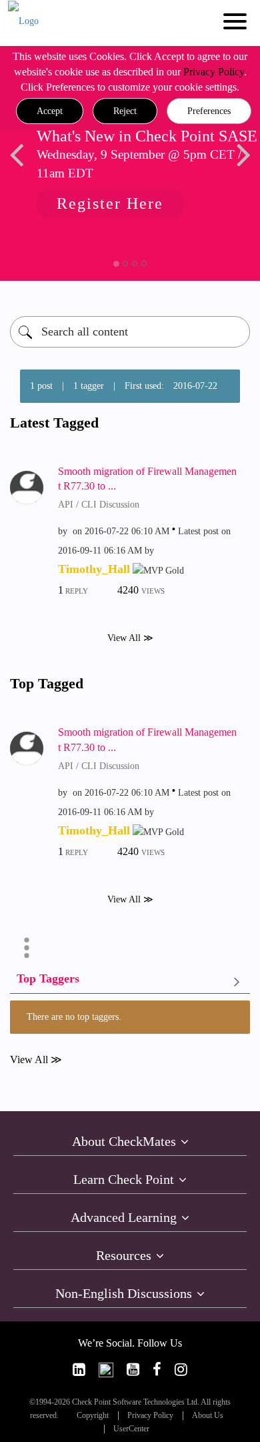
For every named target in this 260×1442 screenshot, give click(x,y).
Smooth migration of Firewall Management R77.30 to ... (147, 479)
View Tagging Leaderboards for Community (130, 981)
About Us (207, 1415)
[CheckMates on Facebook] (157, 1369)
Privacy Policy (213, 71)
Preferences (209, 111)
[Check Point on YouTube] (133, 1369)
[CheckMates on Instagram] (181, 1369)
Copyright (93, 1415)
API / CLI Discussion (98, 505)
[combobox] (130, 331)
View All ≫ (130, 638)
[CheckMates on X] (106, 1369)
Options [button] (26, 947)
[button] (49, 111)
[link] (79, 1369)
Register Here (110, 203)
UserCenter (131, 1429)
